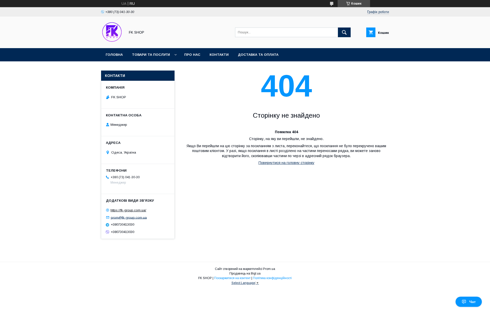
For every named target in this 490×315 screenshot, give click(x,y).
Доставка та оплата (258, 55)
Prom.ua (269, 269)
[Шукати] (344, 32)
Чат (472, 302)
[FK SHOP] (112, 41)
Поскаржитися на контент (232, 278)
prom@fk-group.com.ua (129, 217)
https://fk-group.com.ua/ (128, 210)
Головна (114, 55)
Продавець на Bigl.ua (245, 273)
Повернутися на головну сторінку (286, 163)
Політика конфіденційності (272, 278)
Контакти (219, 55)
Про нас (192, 55)
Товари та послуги (151, 55)
